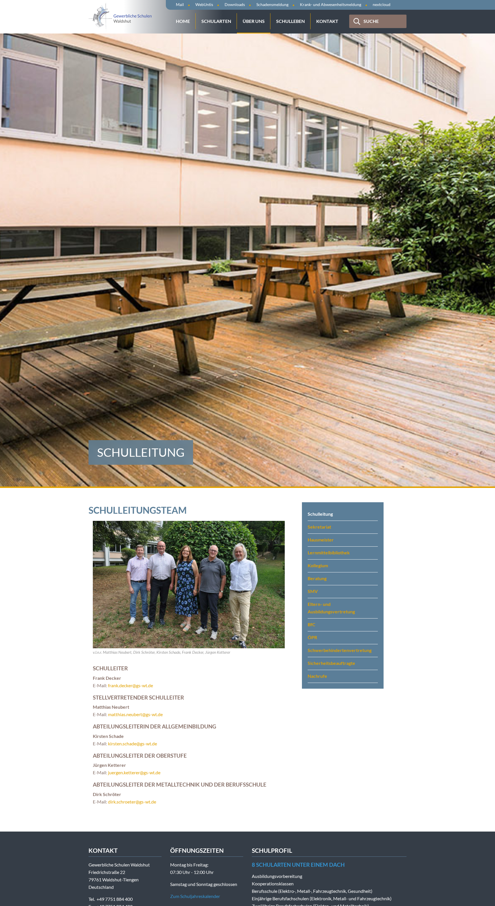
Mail (180, 4)
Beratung (317, 578)
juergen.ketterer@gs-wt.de (134, 772)
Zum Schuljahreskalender (195, 896)
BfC (311, 624)
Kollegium (318, 565)
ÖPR (312, 637)
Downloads (235, 4)
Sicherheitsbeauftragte (331, 663)
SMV (313, 591)
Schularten (216, 21)
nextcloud (381, 4)
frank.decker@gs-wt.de (130, 685)
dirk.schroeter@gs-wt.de (132, 801)
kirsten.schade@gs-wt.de (132, 743)
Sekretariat (319, 526)
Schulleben (290, 21)
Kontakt (327, 21)
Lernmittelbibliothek (329, 552)
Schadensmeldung (272, 4)
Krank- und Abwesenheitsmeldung (330, 4)
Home (183, 21)
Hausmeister (321, 539)
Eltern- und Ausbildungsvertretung (331, 607)
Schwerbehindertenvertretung (340, 650)
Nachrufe (317, 676)
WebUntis (204, 4)
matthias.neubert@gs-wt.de (135, 714)
